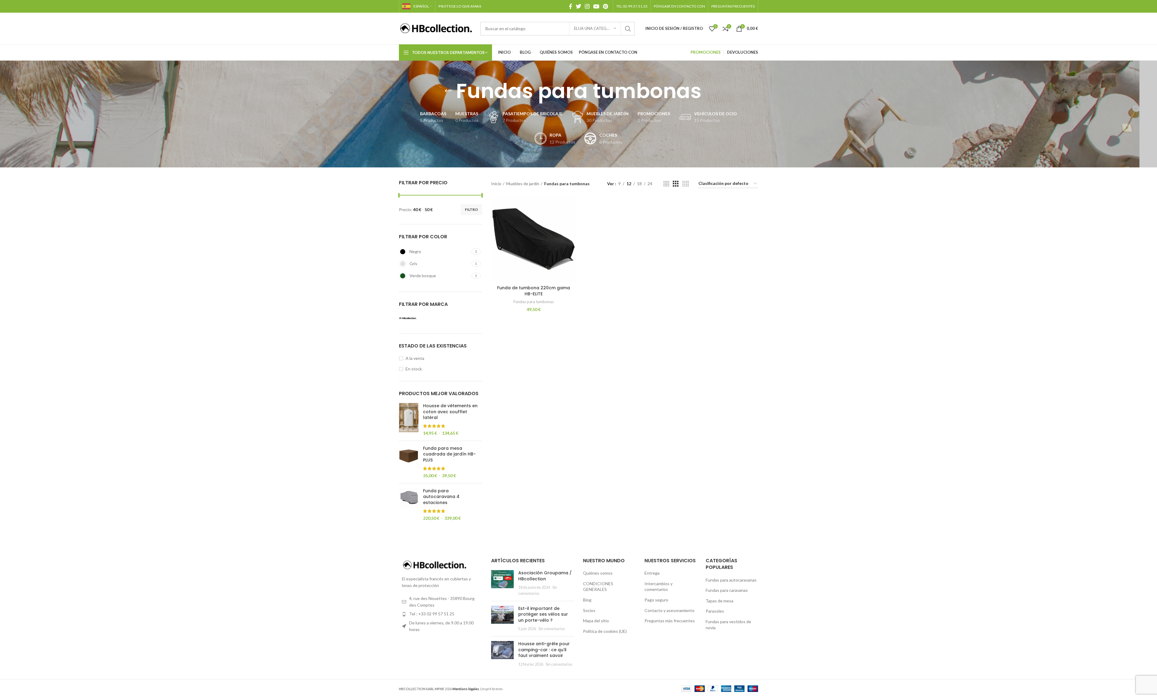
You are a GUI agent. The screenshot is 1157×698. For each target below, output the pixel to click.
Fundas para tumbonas (533, 301)
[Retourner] (448, 91)
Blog (587, 599)
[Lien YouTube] (596, 6)
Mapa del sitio (596, 620)
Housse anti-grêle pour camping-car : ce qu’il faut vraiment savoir (544, 649)
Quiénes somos (598, 573)
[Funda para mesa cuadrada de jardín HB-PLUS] (409, 462)
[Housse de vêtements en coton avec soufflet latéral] (409, 419)
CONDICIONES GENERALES (598, 586)
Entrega (652, 573)
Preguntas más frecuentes (669, 620)
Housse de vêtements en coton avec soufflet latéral (450, 411)
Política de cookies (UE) (605, 631)
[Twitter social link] (578, 6)
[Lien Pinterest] (605, 6)
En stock (414, 368)
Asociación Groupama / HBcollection (545, 576)
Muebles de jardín (522, 183)
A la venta (415, 358)
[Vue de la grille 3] (676, 184)
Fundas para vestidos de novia (728, 624)
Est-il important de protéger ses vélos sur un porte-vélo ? (543, 614)
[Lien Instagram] (587, 6)
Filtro (471, 209)
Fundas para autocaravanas (731, 579)
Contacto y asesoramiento (669, 610)
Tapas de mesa (719, 600)
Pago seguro (656, 599)
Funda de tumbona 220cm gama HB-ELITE (533, 291)
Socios (589, 610)
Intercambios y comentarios (658, 586)
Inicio (496, 183)
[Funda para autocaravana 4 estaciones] (409, 504)
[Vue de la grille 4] (685, 184)
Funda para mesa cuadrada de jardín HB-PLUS (449, 454)
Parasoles (715, 611)
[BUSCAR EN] (628, 29)
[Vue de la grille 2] (666, 184)
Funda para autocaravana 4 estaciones (441, 497)
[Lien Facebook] (570, 6)
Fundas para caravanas (727, 590)
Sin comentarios (551, 629)
